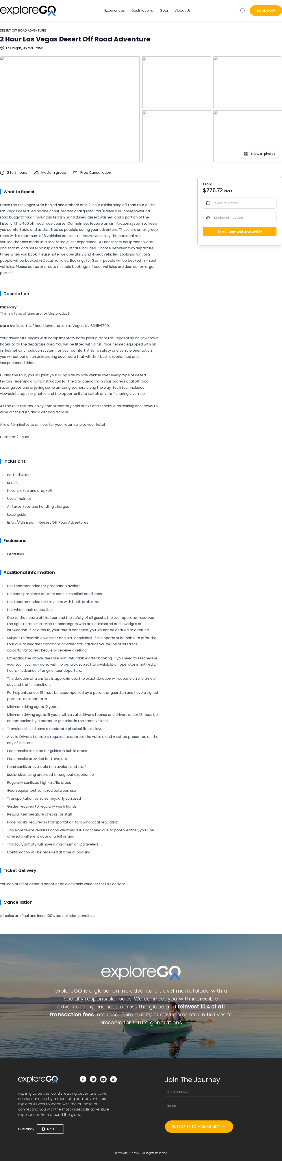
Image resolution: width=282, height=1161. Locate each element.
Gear (164, 10)
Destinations (142, 10)
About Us (183, 10)
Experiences (114, 10)
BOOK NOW (266, 10)
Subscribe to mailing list (195, 1126)
